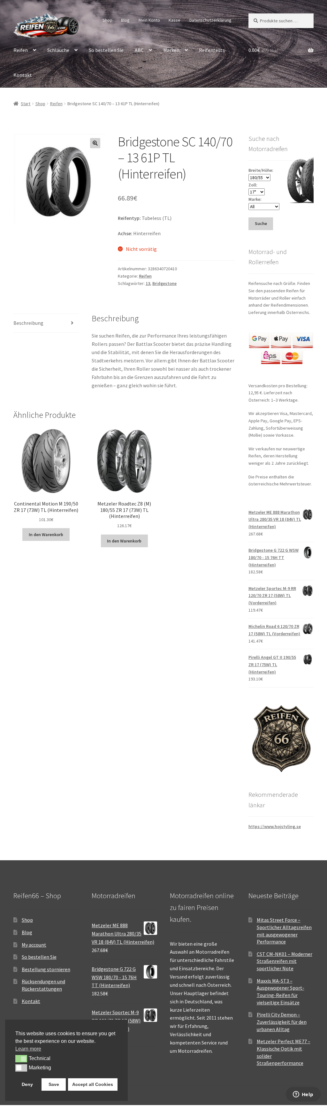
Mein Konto (149, 20)
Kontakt (22, 75)
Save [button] (54, 1084)
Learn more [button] (28, 1048)
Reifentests (212, 50)
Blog (125, 20)
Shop (107, 20)
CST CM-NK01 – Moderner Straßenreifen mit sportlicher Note (284, 961)
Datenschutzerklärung (210, 20)
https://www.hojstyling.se (274, 826)
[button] (95, 143)
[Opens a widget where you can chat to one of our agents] (303, 1095)
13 (148, 283)
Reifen (20, 50)
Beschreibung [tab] (28, 323)
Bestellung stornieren (46, 969)
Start (25, 103)
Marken (171, 50)
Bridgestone (164, 283)
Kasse (174, 20)
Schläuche (58, 50)
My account (34, 945)
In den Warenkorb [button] (46, 534)
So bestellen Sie (106, 50)
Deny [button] (27, 1084)
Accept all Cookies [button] (92, 1084)
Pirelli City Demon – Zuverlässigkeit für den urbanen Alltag (282, 1021)
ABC (139, 50)
